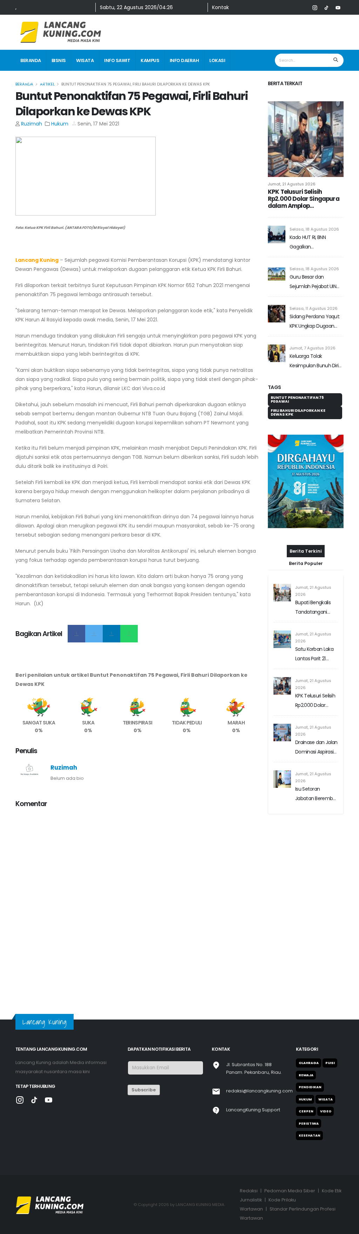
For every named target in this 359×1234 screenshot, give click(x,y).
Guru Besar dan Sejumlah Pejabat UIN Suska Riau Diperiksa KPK (316, 282)
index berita (34, 82)
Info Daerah (184, 60)
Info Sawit (117, 60)
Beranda (30, 60)
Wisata (85, 60)
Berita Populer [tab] (306, 563)
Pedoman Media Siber (289, 1191)
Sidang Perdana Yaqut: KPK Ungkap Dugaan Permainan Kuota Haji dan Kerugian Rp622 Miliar (315, 322)
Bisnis (59, 60)
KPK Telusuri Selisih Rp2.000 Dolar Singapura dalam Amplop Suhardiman (303, 198)
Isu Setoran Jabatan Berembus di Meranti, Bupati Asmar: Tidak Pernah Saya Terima (316, 794)
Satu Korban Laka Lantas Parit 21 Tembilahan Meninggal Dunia (314, 654)
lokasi (217, 60)
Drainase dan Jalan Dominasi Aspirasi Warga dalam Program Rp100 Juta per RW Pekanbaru (316, 748)
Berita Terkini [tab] (306, 551)
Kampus (150, 60)
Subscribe (143, 1090)
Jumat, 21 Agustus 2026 (292, 184)
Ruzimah (31, 123)
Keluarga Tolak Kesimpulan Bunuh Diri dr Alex (314, 361)
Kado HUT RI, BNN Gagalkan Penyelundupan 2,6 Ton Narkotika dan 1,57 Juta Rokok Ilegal (316, 243)
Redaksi (249, 1191)
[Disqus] (137, 901)
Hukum (59, 123)
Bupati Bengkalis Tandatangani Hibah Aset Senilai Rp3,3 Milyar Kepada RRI (314, 608)
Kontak (220, 7)
